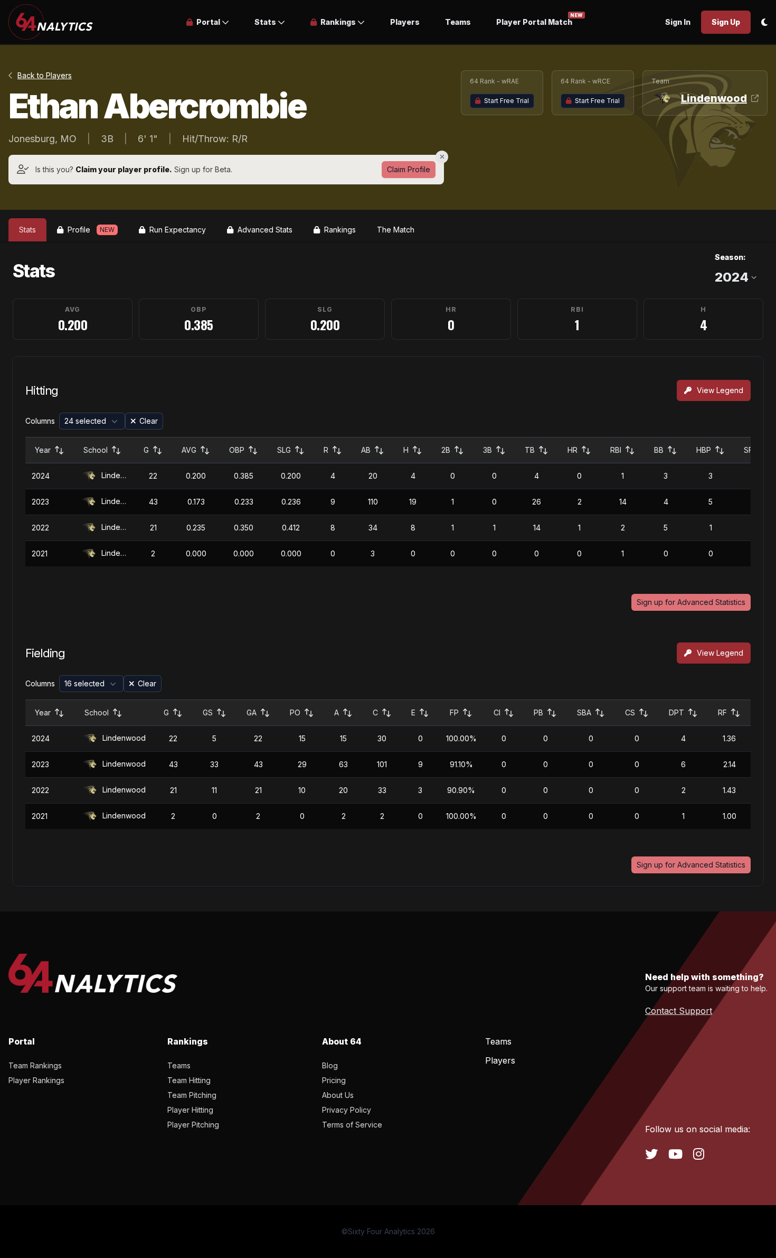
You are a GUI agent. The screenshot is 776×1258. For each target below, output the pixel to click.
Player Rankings (36, 1080)
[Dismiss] (442, 157)
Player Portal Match (534, 21)
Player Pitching (193, 1124)
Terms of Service (352, 1124)
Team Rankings (35, 1065)
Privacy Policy (346, 1109)
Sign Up (726, 21)
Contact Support (678, 1010)
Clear (148, 420)
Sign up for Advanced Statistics (691, 602)
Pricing (334, 1080)
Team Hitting (189, 1080)
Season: (730, 257)
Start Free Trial (506, 101)
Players (405, 21)
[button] (207, 22)
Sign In (677, 21)
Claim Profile (408, 169)
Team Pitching (191, 1095)
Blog (330, 1065)
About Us (338, 1095)
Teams (458, 21)
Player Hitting (190, 1109)
